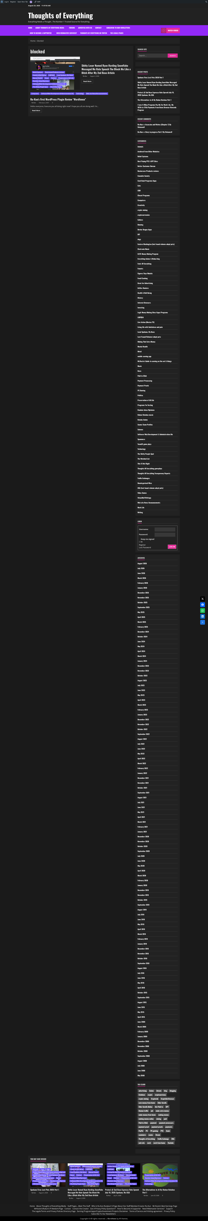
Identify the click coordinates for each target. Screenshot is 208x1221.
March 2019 (142, 934)
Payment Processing (145, 380)
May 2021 (141, 812)
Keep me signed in (147, 540)
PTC (162, 1131)
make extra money (162, 1110)
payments (168, 1127)
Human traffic (143, 1110)
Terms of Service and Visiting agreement (145, 1211)
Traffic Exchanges (144, 478)
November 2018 (143, 953)
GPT (167, 1106)
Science (140, 429)
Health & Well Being (39, 75)
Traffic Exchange (163, 1139)
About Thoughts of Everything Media (49, 27)
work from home (159, 1143)
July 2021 (141, 802)
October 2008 (142, 1051)
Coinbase (142, 1094)
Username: (143, 529)
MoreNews (111, 1218)
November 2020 (143, 841)
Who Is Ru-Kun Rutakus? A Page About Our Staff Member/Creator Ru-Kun (121, 1206)
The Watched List (144, 458)
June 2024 (141, 641)
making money (163, 1114)
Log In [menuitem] (7, 2)
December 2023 (143, 666)
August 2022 (142, 739)
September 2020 (144, 851)
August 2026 (142, 563)
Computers (35, 93)
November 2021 (143, 783)
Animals (140, 146)
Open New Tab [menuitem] (23, 2)
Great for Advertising (145, 283)
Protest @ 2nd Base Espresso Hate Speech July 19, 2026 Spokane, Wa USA (122, 1191)
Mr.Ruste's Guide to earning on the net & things (155, 361)
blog (165, 1090)
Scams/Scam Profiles (145, 424)
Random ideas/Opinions (41, 81)
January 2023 (142, 714)
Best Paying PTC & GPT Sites (148, 161)
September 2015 (143, 997)
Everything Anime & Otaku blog (149, 258)
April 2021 (141, 817)
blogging (173, 1090)
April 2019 (141, 929)
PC (147, 1131)
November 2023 (143, 670)
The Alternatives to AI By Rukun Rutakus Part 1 (154, 100)
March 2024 (142, 656)
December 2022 (143, 719)
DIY (139, 234)
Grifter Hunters (143, 288)
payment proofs (157, 1127)
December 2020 (143, 836)
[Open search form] (158, 30)
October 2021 (142, 787)
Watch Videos (173, 30)
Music (140, 366)
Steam (158, 1135)
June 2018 (141, 978)
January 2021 (142, 831)
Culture (140, 219)
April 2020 (141, 870)
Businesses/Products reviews (54, 72)
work (149, 1143)
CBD (139, 190)
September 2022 (144, 734)
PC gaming (154, 1131)
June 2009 (141, 1022)
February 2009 (143, 1031)
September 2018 (143, 963)
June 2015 (141, 1007)
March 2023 (142, 705)
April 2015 (141, 1017)
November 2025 (143, 597)
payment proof (144, 1127)
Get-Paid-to (159, 1106)
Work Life (141, 507)
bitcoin (158, 1090)
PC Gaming (141, 390)
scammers (142, 1135)
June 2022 (141, 748)
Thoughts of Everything (60, 15)
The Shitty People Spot (40, 87)
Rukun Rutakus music (145, 415)
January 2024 (142, 661)
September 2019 (143, 904)
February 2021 (143, 826)
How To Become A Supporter (41, 33)
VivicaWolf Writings (144, 497)
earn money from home (147, 1102)
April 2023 (141, 700)
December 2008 (143, 1041)
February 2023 (143, 709)
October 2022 (142, 729)
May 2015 (141, 1012)
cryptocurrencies (144, 215)
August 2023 (142, 680)
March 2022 (142, 763)
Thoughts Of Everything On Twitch (93, 33)
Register (142, 545)
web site (142, 1143)
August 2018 (142, 968)
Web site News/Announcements (96, 93)
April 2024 (141, 651)
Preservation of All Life (66, 78)
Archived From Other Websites (148, 151)
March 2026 (142, 578)
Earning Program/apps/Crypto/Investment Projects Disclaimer (102, 1211)
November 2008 (143, 1046)
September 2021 (143, 792)
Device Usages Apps (145, 229)
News (47, 78)
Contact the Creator (80, 1208)
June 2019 (141, 919)
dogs (139, 239)
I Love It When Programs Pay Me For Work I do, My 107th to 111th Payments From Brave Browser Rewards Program (157, 107)
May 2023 (141, 695)
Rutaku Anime (143, 419)
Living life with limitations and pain (150, 327)
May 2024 (141, 646)
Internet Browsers (144, 302)
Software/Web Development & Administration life (49, 84)
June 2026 (141, 573)
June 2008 (141, 1070)
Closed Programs (144, 195)
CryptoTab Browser (167, 1098)
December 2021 (143, 778)
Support (169, 1208)
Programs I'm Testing (145, 405)
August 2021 (142, 797)
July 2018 (141, 973)
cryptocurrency (160, 1094)
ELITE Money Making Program (148, 254)
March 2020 (142, 875)
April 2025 (141, 617)
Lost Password (145, 547)
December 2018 (143, 948)
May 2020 (141, 865)
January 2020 (142, 885)
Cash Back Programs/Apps (147, 180)
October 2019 (142, 900)
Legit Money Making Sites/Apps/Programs (153, 312)
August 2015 (142, 1002)
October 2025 (142, 602)
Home (30, 27)
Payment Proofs (143, 385)
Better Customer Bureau (146, 166)
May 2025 (141, 612)
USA (172, 1139)
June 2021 (141, 807)
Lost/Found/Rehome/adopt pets (149, 337)
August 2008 (142, 1061)
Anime (151, 1090)
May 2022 (141, 753)
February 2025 (143, 627)
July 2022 (141, 744)
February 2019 (143, 939)
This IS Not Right (55, 87)
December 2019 (143, 890)
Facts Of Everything (144, 263)
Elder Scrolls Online (145, 1106)
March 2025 (142, 622)
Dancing (140, 224)
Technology (80, 93)
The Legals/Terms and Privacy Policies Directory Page (54, 1211)
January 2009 (142, 1036)
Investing (141, 307)
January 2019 (142, 943)
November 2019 (143, 895)
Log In (172, 547)
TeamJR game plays (144, 444)
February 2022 (143, 768)
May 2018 (141, 983)
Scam (168, 1131)
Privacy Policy (169, 1211)
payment (153, 1123)
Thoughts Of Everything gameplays (150, 468)
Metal (140, 351)
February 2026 (143, 583)
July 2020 (141, 856)
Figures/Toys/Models (145, 273)
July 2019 (141, 914)
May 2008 (141, 1075)
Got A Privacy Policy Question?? (103, 1208)
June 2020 (141, 861)
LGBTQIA (51, 75)
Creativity (141, 205)
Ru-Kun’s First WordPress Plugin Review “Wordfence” (58, 99)
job (152, 1110)
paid (165, 1119)
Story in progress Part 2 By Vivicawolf (158, 132)
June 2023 (141, 690)
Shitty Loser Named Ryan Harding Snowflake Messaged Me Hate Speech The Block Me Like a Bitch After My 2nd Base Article (106, 69)
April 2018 (141, 987)
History (140, 297)
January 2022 (142, 773)
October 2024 (142, 636)
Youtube (171, 1143)
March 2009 (142, 1026)
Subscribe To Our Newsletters (118, 27)
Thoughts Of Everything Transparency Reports (154, 473)
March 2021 (142, 822)
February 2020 (143, 880)
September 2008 (144, 1056)
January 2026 (142, 587)
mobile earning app (144, 356)
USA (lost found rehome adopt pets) (150, 488)
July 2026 (141, 568)
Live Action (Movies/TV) (146, 322)
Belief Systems (38, 72)
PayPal (141, 1131)
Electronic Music (143, 249)
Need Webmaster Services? (66, 33)
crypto (150, 1094)
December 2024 (143, 631)
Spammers (141, 439)
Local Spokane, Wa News (65, 75)
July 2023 (141, 685)
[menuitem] (2, 1)
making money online (146, 1119)
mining (158, 1119)
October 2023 (142, 675)
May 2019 (141, 924)
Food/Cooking (143, 278)
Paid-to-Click (142, 376)
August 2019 (142, 909)
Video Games (142, 493)
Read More (88, 81)
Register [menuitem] (13, 2)
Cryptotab (154, 1098)
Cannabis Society (144, 176)
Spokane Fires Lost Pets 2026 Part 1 (151, 77)
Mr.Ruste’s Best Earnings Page (165, 1206)
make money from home (147, 1114)
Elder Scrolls (162, 1102)
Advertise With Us (85, 27)
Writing (140, 512)
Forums (72, 27)
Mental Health (37, 78)
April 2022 (141, 758)
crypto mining (142, 210)
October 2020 (142, 846)
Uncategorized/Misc (145, 483)
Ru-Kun (85, 76)
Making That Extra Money (146, 341)
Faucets (140, 268)
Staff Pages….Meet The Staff (79, 1206)
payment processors (166, 1123)
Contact (98, 27)
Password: (143, 534)
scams (151, 1135)
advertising (143, 1090)
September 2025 (144, 607)
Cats (139, 185)
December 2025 (143, 592)
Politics (53, 78)
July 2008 (141, 1065)
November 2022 (143, 724)
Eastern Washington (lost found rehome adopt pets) (156, 244)
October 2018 (142, 958)
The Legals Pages (116, 33)
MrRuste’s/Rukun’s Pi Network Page (48, 1208)
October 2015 (142, 992)
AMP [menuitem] (38, 2)
